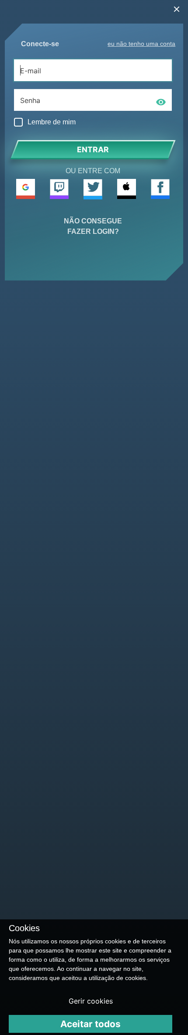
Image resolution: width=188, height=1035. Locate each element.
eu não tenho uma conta (141, 43)
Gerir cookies (91, 1001)
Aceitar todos (90, 1023)
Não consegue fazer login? (93, 226)
